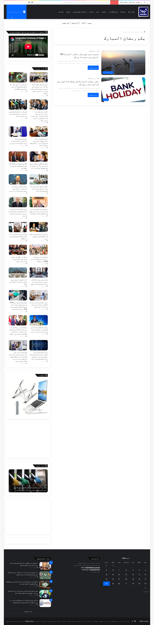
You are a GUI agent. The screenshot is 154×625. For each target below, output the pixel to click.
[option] (25, 480)
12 (133, 574)
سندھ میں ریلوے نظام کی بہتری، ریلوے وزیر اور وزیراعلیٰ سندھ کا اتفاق (39, 282)
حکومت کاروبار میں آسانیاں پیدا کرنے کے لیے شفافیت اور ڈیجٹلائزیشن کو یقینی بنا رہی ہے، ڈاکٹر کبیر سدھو (18, 356)
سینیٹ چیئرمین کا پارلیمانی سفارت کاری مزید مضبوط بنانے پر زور (18, 141)
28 (119, 583)
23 (106, 579)
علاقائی (95, 621)
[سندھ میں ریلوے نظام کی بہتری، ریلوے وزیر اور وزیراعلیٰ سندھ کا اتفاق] (38, 272)
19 (133, 579)
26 (133, 583)
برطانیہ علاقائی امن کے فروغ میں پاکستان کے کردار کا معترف (19, 259)
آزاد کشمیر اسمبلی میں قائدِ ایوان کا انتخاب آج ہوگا (18, 282)
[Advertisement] (28, 440)
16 (106, 574)
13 (126, 574)
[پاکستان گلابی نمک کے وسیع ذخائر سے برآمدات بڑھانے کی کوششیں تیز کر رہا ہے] (38, 156)
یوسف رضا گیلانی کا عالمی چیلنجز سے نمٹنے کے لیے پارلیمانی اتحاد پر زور (39, 330)
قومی (123, 12)
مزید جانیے (96, 572)
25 (139, 583)
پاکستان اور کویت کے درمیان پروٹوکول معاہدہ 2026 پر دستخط (39, 259)
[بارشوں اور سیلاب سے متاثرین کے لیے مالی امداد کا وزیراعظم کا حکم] (45, 566)
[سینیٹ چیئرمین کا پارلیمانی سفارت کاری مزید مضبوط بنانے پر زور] (18, 131)
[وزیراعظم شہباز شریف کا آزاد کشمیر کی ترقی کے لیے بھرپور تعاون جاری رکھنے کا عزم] (18, 202)
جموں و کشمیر (103, 621)
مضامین (61, 12)
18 (139, 579)
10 (145, 574)
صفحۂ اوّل (131, 12)
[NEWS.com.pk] (143, 12)
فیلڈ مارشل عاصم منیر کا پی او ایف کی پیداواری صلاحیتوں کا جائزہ (39, 189)
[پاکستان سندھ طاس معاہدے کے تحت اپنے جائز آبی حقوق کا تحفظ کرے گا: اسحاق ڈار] (38, 202)
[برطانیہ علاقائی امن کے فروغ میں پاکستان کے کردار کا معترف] (18, 250)
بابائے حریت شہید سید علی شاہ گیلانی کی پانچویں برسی (39, 236)
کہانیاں (38, 621)
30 (106, 583)
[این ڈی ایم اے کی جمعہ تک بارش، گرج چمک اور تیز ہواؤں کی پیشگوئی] (18, 77)
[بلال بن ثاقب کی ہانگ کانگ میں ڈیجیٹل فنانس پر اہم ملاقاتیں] (18, 156)
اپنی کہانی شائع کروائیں (15, 621)
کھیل (68, 12)
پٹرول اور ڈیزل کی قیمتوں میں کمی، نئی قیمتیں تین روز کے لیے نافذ (18, 114)
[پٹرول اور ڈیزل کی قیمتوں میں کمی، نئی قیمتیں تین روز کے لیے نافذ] (18, 104)
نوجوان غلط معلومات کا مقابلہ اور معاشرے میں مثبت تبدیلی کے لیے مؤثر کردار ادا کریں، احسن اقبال (39, 89)
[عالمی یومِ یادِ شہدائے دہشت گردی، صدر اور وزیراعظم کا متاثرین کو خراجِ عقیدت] (45, 603)
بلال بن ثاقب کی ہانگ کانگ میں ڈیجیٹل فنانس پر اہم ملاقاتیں (18, 166)
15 (113, 574)
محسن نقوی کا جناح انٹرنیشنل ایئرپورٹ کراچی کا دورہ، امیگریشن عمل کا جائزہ (27, 487)
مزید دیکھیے (28, 611)
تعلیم (104, 12)
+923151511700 (94, 570)
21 (119, 579)
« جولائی (146, 591)
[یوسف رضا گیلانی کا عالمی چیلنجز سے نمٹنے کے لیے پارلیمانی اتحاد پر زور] (38, 320)
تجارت (91, 12)
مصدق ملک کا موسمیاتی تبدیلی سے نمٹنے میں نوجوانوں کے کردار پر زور (18, 189)
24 (145, 583)
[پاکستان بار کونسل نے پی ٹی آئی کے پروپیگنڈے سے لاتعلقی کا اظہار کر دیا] (45, 584)
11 (139, 574)
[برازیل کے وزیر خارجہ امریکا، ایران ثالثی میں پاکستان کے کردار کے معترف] (45, 575)
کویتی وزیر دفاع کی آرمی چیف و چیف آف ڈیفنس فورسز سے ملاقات (18, 236)
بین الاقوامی (113, 12)
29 (113, 583)
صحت (97, 12)
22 (113, 579)
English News (29, 621)
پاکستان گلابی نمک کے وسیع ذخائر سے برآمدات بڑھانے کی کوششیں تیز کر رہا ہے (39, 166)
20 (126, 579)
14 (119, 574)
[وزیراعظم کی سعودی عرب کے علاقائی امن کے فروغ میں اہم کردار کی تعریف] (38, 295)
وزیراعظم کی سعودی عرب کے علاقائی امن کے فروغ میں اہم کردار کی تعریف (39, 305)
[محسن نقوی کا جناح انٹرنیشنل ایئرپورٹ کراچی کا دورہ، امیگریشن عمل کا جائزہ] (38, 131)
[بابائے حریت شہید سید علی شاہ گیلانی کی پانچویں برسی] (38, 227)
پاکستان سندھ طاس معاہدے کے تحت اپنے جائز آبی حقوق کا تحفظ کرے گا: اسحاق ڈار (38, 211)
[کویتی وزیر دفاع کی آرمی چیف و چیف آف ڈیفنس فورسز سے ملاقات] (18, 227)
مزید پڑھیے (93, 68)
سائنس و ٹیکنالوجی (79, 12)
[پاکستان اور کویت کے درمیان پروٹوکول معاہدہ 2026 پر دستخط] (38, 250)
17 (145, 579)
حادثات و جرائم (86, 621)
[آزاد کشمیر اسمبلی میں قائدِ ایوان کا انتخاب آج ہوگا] (18, 272)
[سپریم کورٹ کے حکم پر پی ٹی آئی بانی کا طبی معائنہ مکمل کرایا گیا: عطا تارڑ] (45, 594)
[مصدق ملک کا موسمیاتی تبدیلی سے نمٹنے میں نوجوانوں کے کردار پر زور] (18, 179)
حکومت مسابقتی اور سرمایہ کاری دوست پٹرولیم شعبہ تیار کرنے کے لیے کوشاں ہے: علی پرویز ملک (76, 2)
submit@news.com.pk (92, 567)
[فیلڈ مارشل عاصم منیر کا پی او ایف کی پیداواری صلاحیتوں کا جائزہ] (38, 179)
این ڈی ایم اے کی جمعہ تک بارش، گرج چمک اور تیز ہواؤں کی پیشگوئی (18, 87)
